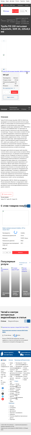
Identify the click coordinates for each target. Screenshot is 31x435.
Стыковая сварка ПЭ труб (18, 390)
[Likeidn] (3, 396)
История (12, 406)
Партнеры (12, 419)
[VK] (3, 388)
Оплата (17, 1)
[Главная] (1, 20)
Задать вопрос (10, 97)
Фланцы (12, 389)
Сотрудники (13, 407)
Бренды (3, 1)
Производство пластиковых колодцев (19, 373)
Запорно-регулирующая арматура (13, 386)
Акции (7, 1)
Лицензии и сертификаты (16, 412)
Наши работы (26, 373)
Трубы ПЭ (3, 199)
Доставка (12, 1)
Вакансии (12, 409)
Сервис (28, 1)
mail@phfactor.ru (5, 366)
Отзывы (25, 368)
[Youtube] (3, 399)
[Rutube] (3, 391)
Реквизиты (12, 414)
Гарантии (22, 1)
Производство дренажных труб (19, 368)
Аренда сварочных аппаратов (18, 385)
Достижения (13, 411)
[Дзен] (3, 394)
